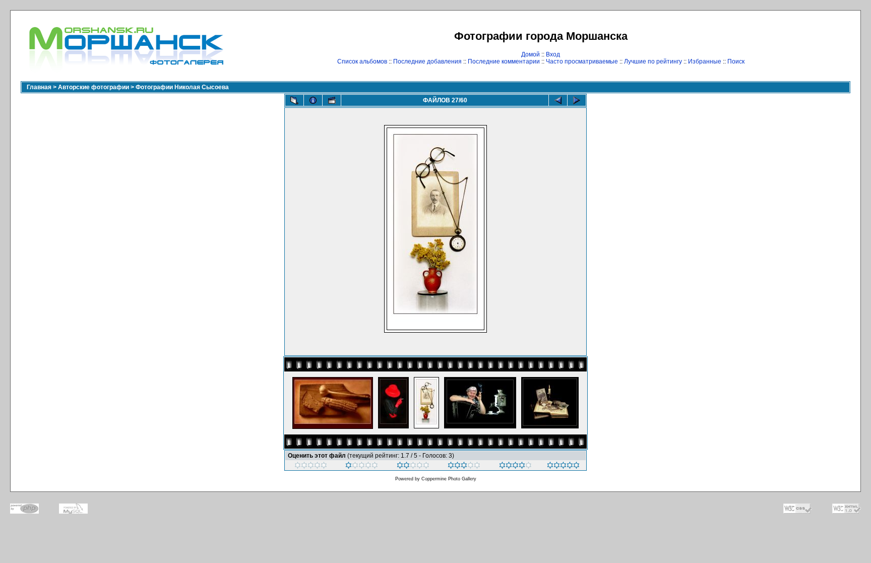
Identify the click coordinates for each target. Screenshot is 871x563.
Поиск (735, 61)
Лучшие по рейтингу (653, 61)
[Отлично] (515, 466)
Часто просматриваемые (582, 61)
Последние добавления (427, 61)
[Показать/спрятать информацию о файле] (313, 100)
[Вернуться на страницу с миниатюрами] (294, 100)
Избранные (704, 61)
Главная (39, 87)
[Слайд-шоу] (332, 100)
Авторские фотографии (93, 87)
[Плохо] (361, 466)
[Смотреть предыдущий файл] (558, 100)
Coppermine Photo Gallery (448, 478)
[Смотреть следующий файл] (577, 100)
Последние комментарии (504, 61)
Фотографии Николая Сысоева (182, 87)
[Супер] (563, 466)
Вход (553, 54)
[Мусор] (310, 466)
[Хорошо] (464, 466)
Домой (530, 54)
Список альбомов (362, 61)
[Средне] (413, 466)
